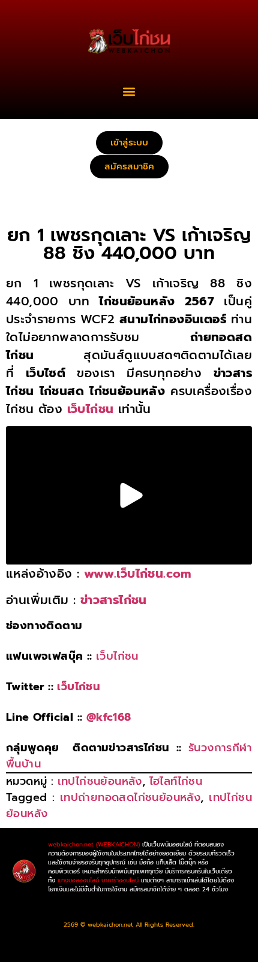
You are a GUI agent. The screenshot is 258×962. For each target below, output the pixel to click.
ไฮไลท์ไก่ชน (176, 781)
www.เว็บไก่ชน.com (137, 573)
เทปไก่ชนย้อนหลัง (100, 781)
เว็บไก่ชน (117, 656)
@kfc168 (108, 717)
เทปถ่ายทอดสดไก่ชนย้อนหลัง (130, 797)
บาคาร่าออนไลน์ (120, 880)
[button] (129, 91)
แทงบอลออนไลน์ (78, 880)
